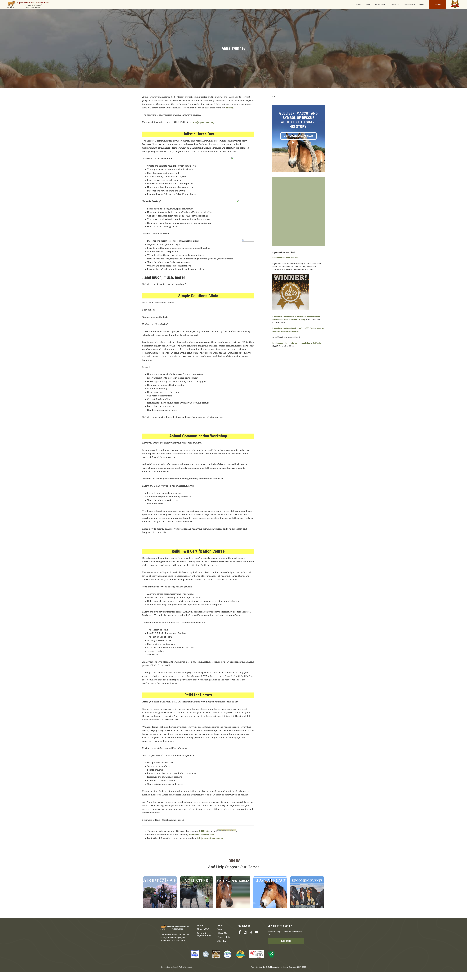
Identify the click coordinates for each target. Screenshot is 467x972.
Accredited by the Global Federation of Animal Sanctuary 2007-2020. (278, 967)
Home (200, 925)
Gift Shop (203, 831)
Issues (220, 929)
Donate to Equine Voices (204, 934)
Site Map (221, 941)
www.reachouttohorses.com (201, 834)
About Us (222, 933)
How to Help (203, 929)
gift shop (229, 107)
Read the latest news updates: (285, 258)
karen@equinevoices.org (203, 122)
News (220, 925)
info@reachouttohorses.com (210, 838)
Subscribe (286, 941)
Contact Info (223, 937)
